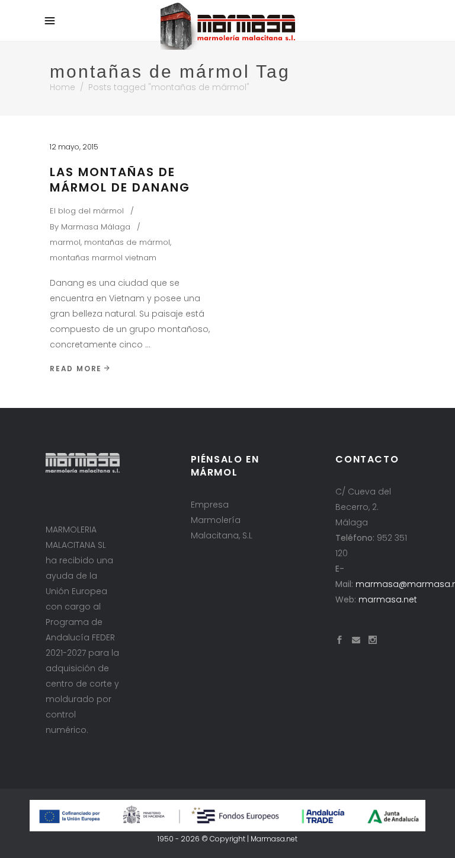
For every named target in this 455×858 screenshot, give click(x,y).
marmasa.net (387, 599)
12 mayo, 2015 (74, 147)
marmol (65, 242)
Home (62, 87)
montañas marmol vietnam (103, 257)
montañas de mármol (127, 242)
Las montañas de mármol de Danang (120, 180)
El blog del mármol (87, 210)
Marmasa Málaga (95, 226)
